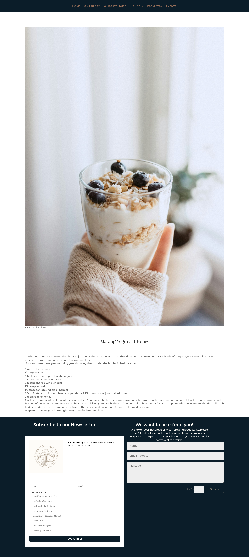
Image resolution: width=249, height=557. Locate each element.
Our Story (92, 6)
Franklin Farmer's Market (45, 496)
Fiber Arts (38, 520)
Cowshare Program (42, 525)
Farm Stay (154, 6)
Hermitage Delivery (42, 511)
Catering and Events (43, 530)
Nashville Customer (42, 501)
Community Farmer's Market (47, 516)
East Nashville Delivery (44, 506)
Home (76, 6)
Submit (215, 489)
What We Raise (115, 6)
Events (171, 6)
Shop (137, 6)
